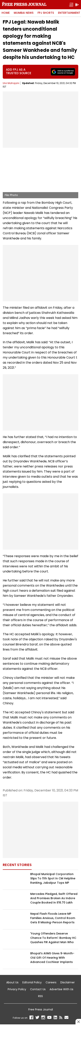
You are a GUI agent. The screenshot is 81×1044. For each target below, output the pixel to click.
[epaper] (71, 4)
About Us (12, 982)
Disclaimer (67, 982)
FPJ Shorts (46, 13)
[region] (40, 118)
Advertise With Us (61, 989)
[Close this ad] (78, 1021)
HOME (6, 13)
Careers (51, 982)
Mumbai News (23, 13)
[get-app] (77, 4)
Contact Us (38, 989)
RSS (40, 996)
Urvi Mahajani (11, 83)
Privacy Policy (17, 989)
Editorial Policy (32, 982)
